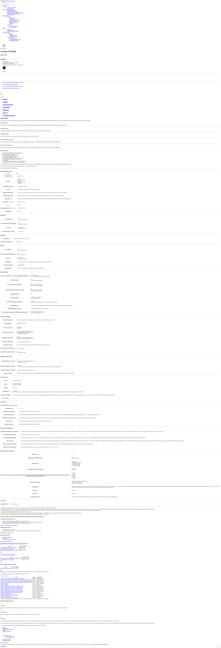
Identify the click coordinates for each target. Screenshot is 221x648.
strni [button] (1, 552)
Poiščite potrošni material (11, 10)
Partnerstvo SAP (13, 27)
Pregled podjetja (6, 628)
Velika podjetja (10, 8)
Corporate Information (7, 639)
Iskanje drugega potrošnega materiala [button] (7, 554)
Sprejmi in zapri (3, 646)
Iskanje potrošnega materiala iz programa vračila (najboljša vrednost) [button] (14, 543)
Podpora (11, 34)
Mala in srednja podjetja (11, 7)
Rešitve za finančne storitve (15, 19)
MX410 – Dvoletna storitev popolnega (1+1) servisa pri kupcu (12, 591)
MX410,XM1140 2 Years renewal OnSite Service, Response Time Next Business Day (16, 579)
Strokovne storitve (10, 30)
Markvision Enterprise (14, 40)
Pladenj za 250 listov (4, 583)
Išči (3, 3)
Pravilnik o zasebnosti (7, 640)
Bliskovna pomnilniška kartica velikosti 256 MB (9, 594)
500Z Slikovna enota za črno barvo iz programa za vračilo (11, 558)
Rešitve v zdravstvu (13, 20)
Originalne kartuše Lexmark (12, 11)
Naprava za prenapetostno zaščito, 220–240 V (9, 597)
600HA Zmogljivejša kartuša (6, 568)
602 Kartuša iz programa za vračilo (7, 548)
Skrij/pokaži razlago (39, 516)
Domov (4, 44)
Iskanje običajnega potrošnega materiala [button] (8, 564)
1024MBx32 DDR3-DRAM (6, 593)
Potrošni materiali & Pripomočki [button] (8, 9)
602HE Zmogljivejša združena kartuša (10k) (9, 547)
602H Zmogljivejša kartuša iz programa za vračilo (10, 550)
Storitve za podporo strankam (12, 31)
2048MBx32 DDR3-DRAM (6, 596)
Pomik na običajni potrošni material (6, 532)
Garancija (9, 29)
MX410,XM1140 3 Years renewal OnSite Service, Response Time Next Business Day (16, 581)
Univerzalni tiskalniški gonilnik (15, 39)
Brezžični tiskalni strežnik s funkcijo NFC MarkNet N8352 (11, 592)
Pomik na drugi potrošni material (6, 541)
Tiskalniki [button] (4, 6)
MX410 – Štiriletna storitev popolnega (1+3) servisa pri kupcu (12, 587)
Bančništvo (12, 17)
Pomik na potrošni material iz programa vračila (8, 525)
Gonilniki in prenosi (13, 38)
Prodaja (11, 24)
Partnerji (4, 630)
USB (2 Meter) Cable (4, 584)
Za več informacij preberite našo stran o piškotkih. (99, 644)
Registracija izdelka (13, 35)
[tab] (112, 99)
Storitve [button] (4, 28)
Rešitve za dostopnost (14, 26)
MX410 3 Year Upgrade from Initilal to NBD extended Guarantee (13, 578)
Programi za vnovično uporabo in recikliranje (15, 12)
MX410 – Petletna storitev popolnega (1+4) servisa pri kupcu (12, 586)
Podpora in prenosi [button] (6, 32)
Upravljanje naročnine (7, 631)
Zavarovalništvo (13, 18)
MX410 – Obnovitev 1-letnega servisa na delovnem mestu (11, 588)
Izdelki (4, 45)
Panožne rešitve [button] (5, 15)
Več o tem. (39, 530)
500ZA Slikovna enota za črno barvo (7, 559)
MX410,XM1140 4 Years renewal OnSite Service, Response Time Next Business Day (16, 582)
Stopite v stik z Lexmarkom (8, 629)
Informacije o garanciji (14, 36)
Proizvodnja (12, 23)
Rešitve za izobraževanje (14, 21)
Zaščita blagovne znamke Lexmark (13, 13)
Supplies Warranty (10, 14)
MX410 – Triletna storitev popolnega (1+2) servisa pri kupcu (12, 589)
